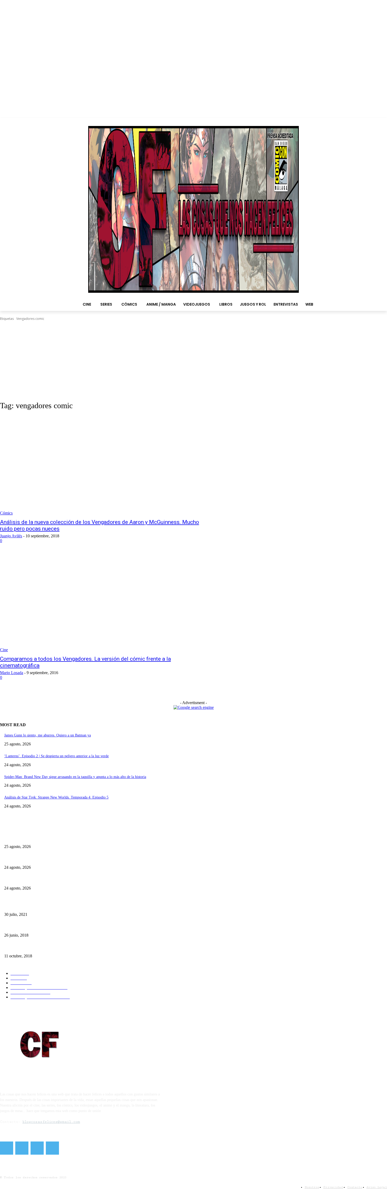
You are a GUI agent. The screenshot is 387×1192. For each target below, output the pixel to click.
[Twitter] (21, 1148)
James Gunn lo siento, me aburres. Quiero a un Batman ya (47, 735)
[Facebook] (6, 1148)
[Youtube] (52, 1148)
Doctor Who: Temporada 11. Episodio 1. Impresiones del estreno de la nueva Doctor (67, 947)
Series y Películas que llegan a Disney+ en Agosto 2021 (45, 906)
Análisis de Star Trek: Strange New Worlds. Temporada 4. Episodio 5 (56, 797)
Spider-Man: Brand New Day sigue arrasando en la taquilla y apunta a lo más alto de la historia (75, 777)
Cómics (6, 513)
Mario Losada (11, 672)
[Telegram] (37, 1148)
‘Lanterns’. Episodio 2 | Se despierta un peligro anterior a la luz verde (56, 756)
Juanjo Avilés (11, 536)
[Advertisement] (193, 361)
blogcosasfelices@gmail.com (51, 1122)
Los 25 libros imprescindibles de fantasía (34, 926)
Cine (4, 650)
